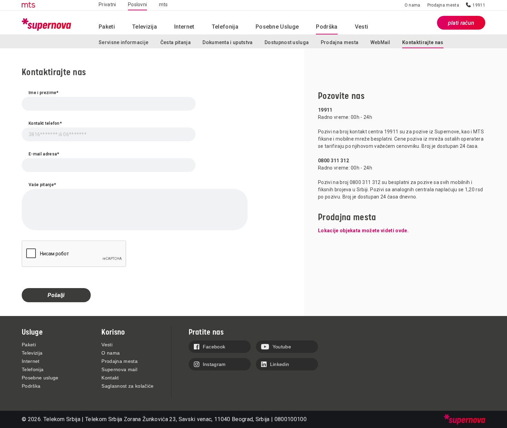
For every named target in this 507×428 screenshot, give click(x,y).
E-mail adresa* (44, 154)
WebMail (380, 42)
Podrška (31, 386)
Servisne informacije (123, 42)
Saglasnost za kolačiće (127, 386)
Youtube (281, 346)
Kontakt (110, 377)
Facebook (214, 346)
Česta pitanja (175, 42)
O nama (412, 5)
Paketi (29, 344)
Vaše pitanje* (42, 184)
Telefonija (225, 26)
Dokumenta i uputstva (227, 42)
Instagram (214, 364)
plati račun (461, 23)
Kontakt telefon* (45, 123)
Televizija (32, 353)
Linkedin (279, 364)
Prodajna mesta (443, 5)
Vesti (106, 344)
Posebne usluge (277, 26)
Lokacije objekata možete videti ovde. (363, 230)
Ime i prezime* (43, 92)
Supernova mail (119, 369)
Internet (184, 26)
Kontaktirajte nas (422, 42)
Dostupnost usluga (287, 42)
